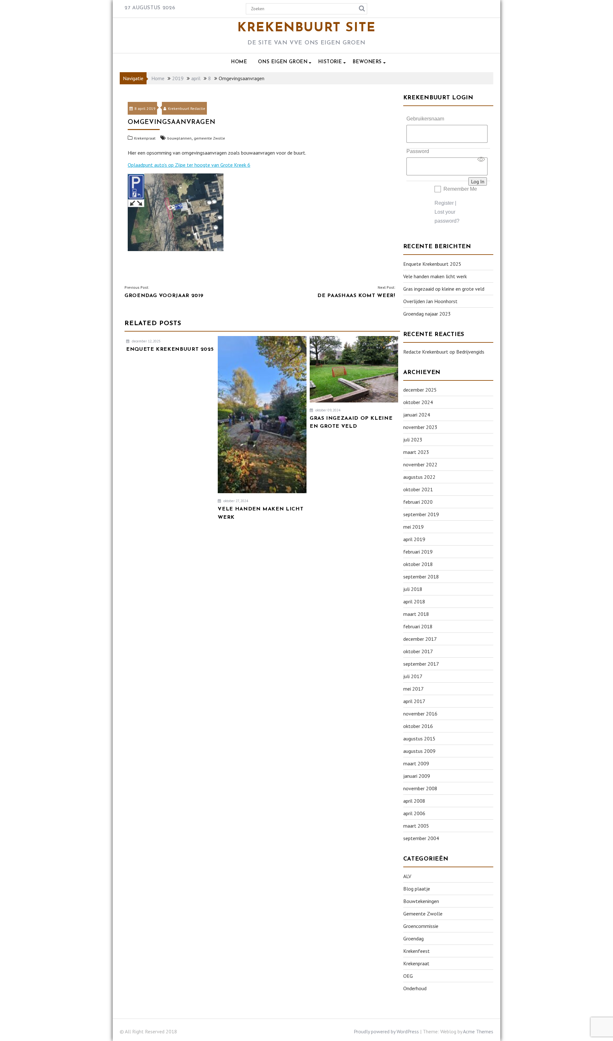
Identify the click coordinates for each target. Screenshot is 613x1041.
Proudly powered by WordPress (386, 1031)
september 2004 (421, 838)
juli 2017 (412, 676)
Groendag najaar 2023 (427, 313)
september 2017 (421, 664)
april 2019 (414, 539)
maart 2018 (416, 614)
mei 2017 (413, 688)
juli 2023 (412, 439)
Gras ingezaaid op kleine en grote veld (443, 289)
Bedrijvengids (470, 351)
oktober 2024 (418, 402)
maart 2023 (416, 452)
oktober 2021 (418, 489)
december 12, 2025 (146, 341)
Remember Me (460, 189)
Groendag (413, 938)
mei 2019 (413, 527)
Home (239, 62)
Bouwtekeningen (421, 901)
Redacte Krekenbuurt (425, 351)
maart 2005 (416, 826)
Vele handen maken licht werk (435, 276)
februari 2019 (418, 551)
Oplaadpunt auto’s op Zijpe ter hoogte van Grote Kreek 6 (189, 165)
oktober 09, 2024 (327, 410)
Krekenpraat (144, 138)
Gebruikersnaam (425, 118)
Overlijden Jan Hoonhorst (430, 301)
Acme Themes (478, 1031)
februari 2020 (418, 502)
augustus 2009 (419, 751)
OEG (408, 976)
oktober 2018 (418, 564)
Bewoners (367, 62)
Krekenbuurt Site (306, 28)
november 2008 (420, 788)
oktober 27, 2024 (235, 501)
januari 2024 (416, 414)
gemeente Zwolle (209, 138)
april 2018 (414, 601)
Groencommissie (420, 926)
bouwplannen (179, 138)
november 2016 (420, 713)
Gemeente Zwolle (423, 913)
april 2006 (414, 813)
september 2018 (421, 576)
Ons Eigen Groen (282, 62)
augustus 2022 (419, 477)
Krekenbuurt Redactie (186, 108)
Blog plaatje (416, 888)
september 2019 (421, 514)
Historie (330, 62)
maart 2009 (416, 763)
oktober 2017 (418, 651)
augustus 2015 (419, 738)
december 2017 (420, 639)
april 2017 (414, 701)
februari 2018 (418, 626)
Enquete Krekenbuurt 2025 (432, 264)
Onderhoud (415, 988)
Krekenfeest (416, 951)
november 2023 (420, 427)
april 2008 (414, 801)
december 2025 (420, 390)
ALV (407, 876)
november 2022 (420, 464)
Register (444, 203)
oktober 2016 (418, 726)
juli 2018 (412, 589)
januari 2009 (416, 776)
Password (417, 151)
